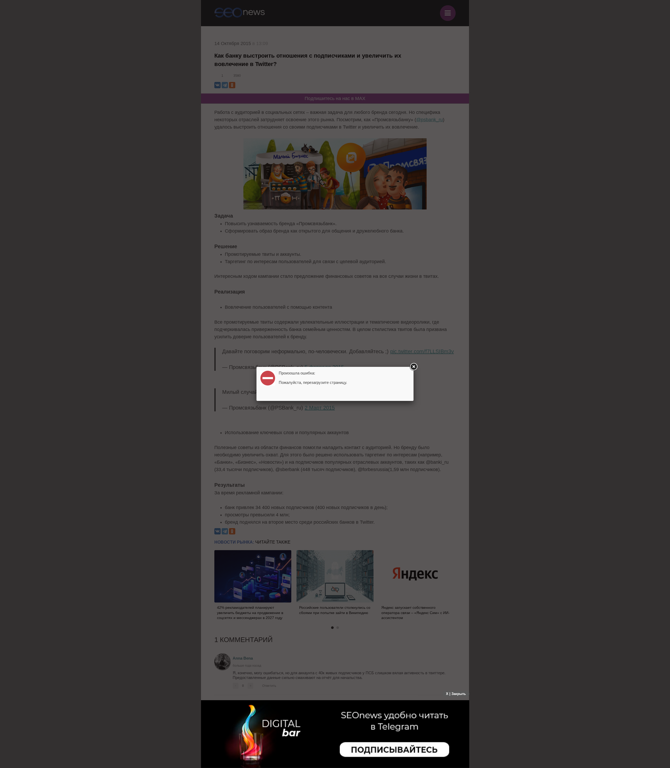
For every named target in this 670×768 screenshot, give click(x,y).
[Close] (413, 367)
